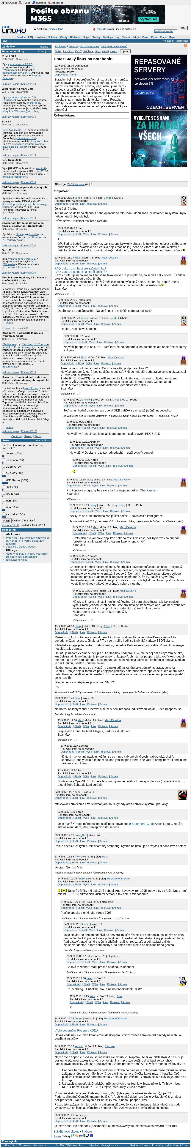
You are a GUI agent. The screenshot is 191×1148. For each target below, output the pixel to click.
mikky (87, 399)
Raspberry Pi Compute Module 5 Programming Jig (22, 334)
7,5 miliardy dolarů (13, 240)
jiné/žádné (12, 513)
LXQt (9, 486)
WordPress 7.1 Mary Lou (17, 88)
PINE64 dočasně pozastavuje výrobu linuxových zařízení (25, 189)
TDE (8, 500)
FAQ (30, 37)
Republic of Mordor (118, 878)
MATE (9, 493)
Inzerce (146, 1145)
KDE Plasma (13, 480)
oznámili (41, 168)
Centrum (16, 436)
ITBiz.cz (26, 3)
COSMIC (11, 466)
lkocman (6, 328)
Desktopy (108, 37)
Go (32, 261)
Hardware (41, 37)
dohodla (33, 234)
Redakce (135, 1145)
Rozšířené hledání (163, 31)
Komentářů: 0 (28, 84)
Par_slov (110, 1046)
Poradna (21, 37)
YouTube (8, 100)
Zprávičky (8, 46)
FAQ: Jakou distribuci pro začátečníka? (80, 268)
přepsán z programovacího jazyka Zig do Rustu (23, 145)
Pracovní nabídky (13, 51)
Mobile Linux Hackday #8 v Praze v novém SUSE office (24, 279)
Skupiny (96, 37)
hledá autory (55, 29)
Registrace (182, 40)
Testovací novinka (16, 559)
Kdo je (136, 37)
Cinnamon (12, 459)
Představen (9, 344)
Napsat (28, 436)
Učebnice (75, 37)
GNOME (10, 473)
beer (89, 978)
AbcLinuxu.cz (10, 3)
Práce (163, 37)
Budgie (10, 453)
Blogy (86, 37)
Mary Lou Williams (13, 111)
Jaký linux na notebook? (114, 46)
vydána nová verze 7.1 (21, 97)
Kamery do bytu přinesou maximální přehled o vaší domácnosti (27, 555)
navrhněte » (43, 440)
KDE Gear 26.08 (11, 159)
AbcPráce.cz (57, 3)
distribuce (88, 51)
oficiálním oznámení (14, 176)
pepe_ (78, 791)
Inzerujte (101, 29)
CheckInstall (148, 490)
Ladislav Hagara (10, 84)
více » (9, 322)
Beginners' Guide (143, 823)
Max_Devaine (110, 257)
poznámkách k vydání (15, 72)
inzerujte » (44, 51)
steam (113, 51)
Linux (98, 51)
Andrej (81, 878)
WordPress (33, 102)
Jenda (107, 197)
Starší (38, 436)
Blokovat (92, 203)
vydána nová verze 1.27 (22, 258)
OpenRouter (33, 237)
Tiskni (58, 1136)
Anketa (6, 440)
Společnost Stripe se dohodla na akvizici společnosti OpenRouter (23, 224)
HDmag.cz (41, 3)
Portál (154, 37)
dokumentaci (10, 366)
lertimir (79, 1046)
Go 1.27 (7, 250)
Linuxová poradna (89, 46)
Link (82, 203)
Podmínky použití (161, 1145)
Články (63, 37)
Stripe (19, 234)
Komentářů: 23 (29, 431)
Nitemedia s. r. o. (79, 1145)
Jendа (78, 197)
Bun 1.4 (7, 121)
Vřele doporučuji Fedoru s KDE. (76, 1030)
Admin (73, 74)
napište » (45, 46)
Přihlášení (168, 40)
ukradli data (31, 388)
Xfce (8, 507)
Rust (33, 67)
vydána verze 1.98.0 (20, 64)
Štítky (58, 51)
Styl (4, 40)
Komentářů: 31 (10, 525)
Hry (117, 37)
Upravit (125, 51)
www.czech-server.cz (35, 1145)
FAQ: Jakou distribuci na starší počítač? (81, 271)
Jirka (77, 698)
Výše (86, 234)
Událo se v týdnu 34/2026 (21, 546)
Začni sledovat (75, 184)
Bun (4, 130)
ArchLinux (68, 51)
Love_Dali (81, 835)
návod (105, 51)
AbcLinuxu (13, 534)
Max (77, 257)
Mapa (171, 37)
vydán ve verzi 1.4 (25, 138)
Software (52, 37)
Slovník (126, 37)
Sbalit (74, 203)
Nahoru (87, 1131)
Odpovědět (61, 74)
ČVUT (78, 51)
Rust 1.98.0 (9, 56)
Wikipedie (9, 70)
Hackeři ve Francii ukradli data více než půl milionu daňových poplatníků (25, 378)
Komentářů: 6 (28, 372)
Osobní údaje (180, 1145)
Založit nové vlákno (66, 1131)
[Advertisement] (97, 173)
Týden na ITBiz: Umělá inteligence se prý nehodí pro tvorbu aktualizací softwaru (28, 540)
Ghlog (116, 399)
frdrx (77, 856)
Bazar (145, 37)
